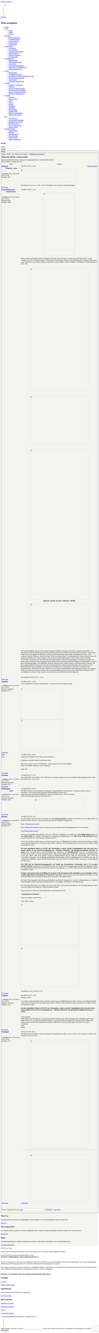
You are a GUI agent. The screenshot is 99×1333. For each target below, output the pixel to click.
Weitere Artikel (13, 127)
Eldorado (11, 132)
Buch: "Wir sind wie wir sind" (30, 824)
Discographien (13, 50)
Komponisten (13, 44)
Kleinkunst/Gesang (14, 37)
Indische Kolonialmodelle (16, 78)
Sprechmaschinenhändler (16, 66)
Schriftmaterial (9, 58)
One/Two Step (13, 99)
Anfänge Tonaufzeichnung (17, 88)
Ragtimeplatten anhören (16, 122)
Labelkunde (12, 48)
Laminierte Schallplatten (16, 51)
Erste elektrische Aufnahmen (17, 90)
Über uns (3, 1223)
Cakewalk (12, 97)
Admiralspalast (13, 130)
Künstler (7, 36)
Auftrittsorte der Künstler (37, 154)
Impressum (30, 1274)
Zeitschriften (12, 64)
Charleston (12, 106)
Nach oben (5, 187)
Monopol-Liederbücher (16, 113)
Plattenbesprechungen (15, 69)
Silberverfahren (13, 53)
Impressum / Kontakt (7, 1303)
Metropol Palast (13, 134)
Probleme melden (6, 1296)
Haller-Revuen (13, 137)
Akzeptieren (5, 1330)
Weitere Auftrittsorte (15, 139)
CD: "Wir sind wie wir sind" (29, 831)
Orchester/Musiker (14, 39)
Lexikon (11, 34)
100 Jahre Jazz (13, 118)
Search (3, 147)
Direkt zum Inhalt (6, 1)
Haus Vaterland (13, 136)
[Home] (3, 17)
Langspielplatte (13, 57)
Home (6, 27)
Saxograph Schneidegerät (16, 81)
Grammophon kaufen (7, 1313)
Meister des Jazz (13, 123)
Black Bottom (13, 109)
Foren (6, 29)
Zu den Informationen (7, 1245)
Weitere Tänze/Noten (15, 115)
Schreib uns (4, 1234)
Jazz (6, 116)
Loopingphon (13, 80)
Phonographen (13, 73)
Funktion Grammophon (16, 85)
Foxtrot (11, 102)
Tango (10, 101)
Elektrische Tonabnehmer (16, 94)
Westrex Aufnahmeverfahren (17, 92)
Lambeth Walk (13, 111)
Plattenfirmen (9, 46)
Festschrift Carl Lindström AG (18, 67)
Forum (11, 30)
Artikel (11, 32)
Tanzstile (7, 95)
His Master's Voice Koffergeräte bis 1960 (21, 76)
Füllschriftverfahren (14, 55)
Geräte (7, 71)
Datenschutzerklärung (7, 1306)
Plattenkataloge (13, 60)
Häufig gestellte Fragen (8, 1285)
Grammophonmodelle (15, 74)
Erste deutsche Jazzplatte (16, 120)
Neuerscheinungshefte (15, 62)
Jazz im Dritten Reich (15, 125)
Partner (3, 1310)
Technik (7, 83)
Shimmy (11, 104)
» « (33, 1328)
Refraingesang (13, 43)
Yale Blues (12, 108)
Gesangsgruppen (14, 41)
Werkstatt (11, 87)
